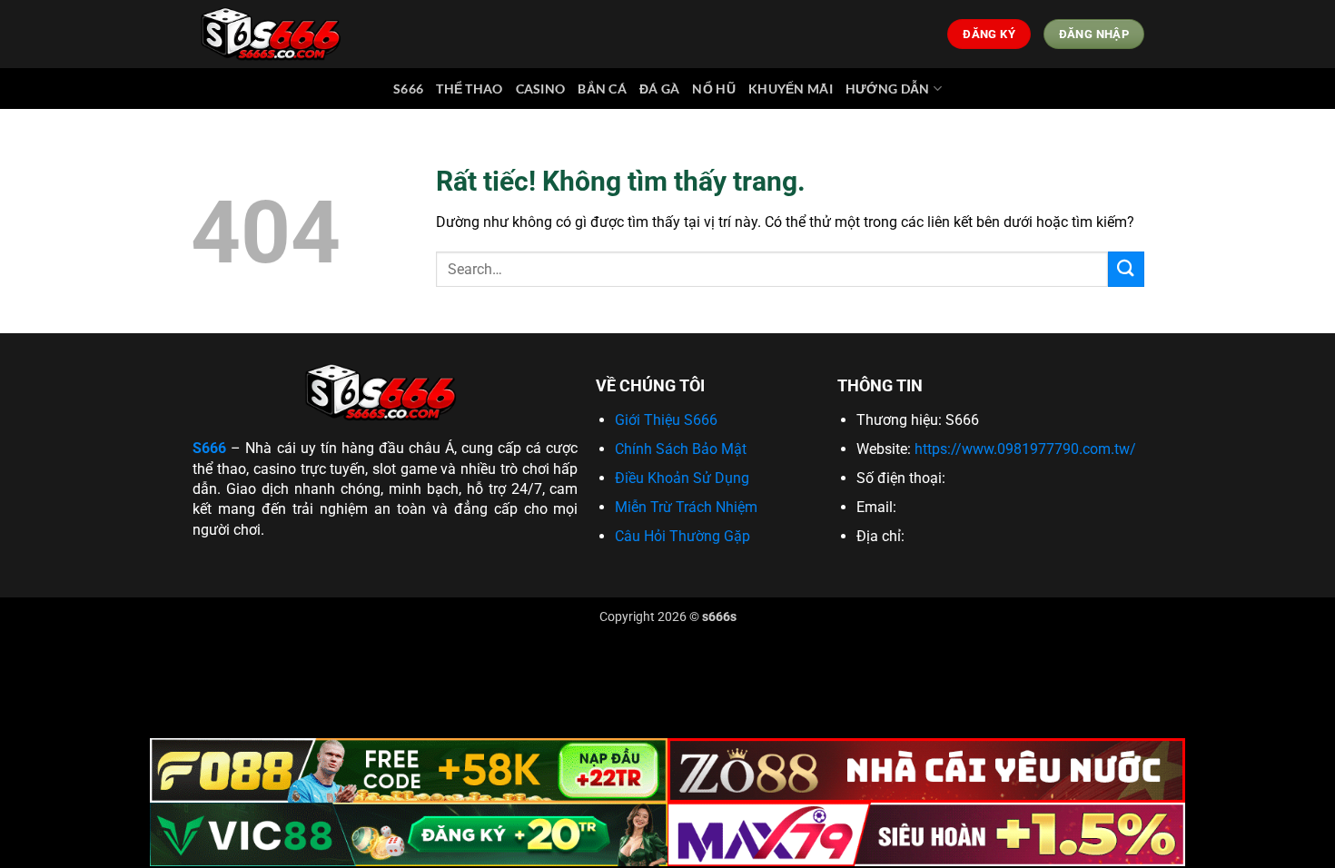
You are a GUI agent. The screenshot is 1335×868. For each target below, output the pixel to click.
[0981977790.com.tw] (275, 34)
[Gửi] (1126, 269)
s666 (408, 88)
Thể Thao (469, 88)
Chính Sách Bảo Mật (681, 449)
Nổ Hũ (713, 88)
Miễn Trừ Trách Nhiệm (686, 507)
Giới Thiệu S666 (666, 420)
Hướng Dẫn (888, 88)
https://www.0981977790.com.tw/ (1025, 449)
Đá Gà (659, 88)
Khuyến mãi (790, 88)
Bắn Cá (602, 88)
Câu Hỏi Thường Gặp (682, 536)
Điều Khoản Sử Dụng (682, 478)
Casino (541, 88)
